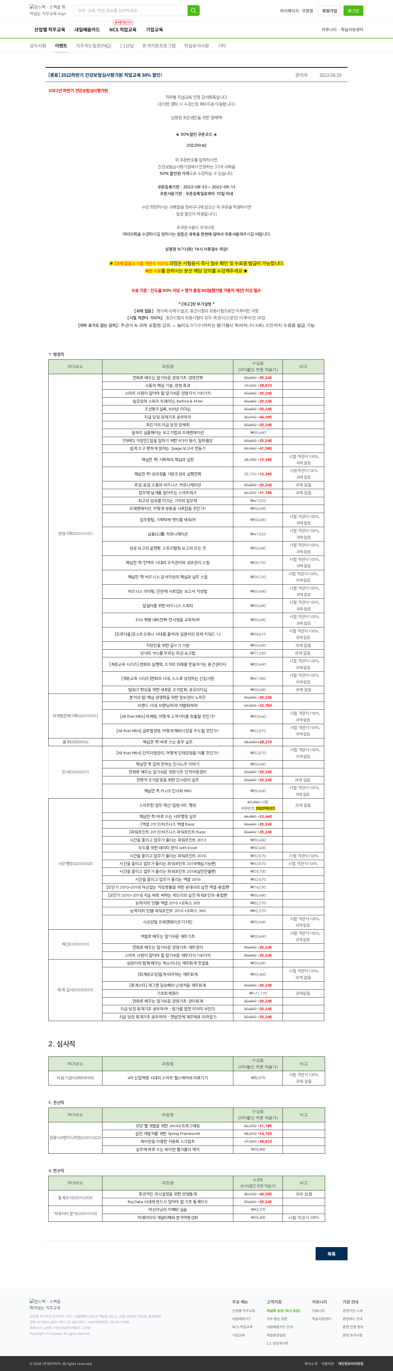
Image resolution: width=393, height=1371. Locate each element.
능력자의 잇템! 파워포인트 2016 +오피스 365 (167, 911)
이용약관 (327, 1363)
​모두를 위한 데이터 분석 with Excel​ (167, 848)
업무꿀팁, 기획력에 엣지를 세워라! (168, 520)
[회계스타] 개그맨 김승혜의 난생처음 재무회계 (167, 985)
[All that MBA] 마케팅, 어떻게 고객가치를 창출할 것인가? (167, 716)
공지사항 (38, 45)
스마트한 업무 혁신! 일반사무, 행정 (167, 805)
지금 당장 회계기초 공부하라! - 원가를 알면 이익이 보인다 (167, 1009)
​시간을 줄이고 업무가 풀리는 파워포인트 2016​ (168, 856)
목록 (331, 1253)
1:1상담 (127, 45)
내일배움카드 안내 (280, 1326)
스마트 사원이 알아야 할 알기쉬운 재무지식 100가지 (168, 955)
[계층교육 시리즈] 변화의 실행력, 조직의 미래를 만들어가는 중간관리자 (167, 664)
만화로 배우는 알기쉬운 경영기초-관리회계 (168, 1001)
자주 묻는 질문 (277, 1318)
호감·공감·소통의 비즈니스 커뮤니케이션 (167, 485)
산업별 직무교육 (243, 1310)
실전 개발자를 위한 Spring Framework (167, 1133)
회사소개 (311, 1363)
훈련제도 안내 (353, 1318)
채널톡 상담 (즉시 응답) (284, 1310)
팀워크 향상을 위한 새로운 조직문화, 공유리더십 (167, 690)
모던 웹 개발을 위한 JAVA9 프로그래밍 (168, 1126)
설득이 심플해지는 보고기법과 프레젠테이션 (167, 432)
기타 (222, 45)
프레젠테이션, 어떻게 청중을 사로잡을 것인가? (167, 508)
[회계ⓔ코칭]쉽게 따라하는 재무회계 (168, 974)
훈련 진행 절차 (353, 1326)
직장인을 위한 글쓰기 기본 (168, 645)
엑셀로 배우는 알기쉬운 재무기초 (168, 936)
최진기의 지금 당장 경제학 (168, 425)
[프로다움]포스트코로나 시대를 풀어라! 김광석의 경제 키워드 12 (167, 634)
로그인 (353, 11)
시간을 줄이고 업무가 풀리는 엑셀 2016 (168, 879)
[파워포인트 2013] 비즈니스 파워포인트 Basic (167, 832)
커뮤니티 (318, 1310)
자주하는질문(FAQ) (93, 45)
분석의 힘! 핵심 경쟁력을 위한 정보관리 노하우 (167, 697)
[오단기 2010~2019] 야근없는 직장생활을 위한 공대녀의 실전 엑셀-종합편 (167, 887)
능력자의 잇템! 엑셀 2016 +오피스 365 (168, 903)
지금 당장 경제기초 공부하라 (167, 417)
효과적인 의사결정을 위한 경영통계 (168, 1194)
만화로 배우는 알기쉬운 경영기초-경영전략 (168, 378)
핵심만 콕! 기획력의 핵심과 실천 (168, 459)
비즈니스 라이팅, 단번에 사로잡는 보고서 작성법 (167, 591)
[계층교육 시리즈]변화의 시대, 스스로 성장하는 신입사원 (167, 678)
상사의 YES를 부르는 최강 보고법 (167, 653)
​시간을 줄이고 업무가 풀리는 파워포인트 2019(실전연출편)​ (167, 871)
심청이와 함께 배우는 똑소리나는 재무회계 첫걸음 (168, 963)
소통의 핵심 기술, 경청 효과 (167, 385)
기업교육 (238, 1334)
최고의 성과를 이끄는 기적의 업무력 (167, 501)
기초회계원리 (168, 993)
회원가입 (329, 11)
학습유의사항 (196, 45)
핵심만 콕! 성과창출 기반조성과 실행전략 (167, 474)
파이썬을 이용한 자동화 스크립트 (168, 1141)
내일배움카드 (241, 1318)
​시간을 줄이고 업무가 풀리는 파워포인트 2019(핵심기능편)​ (167, 863)
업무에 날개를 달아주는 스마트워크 (168, 493)
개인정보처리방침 (350, 1363)
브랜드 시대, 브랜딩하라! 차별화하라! (168, 705)
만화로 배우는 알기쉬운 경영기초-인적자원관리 (168, 772)
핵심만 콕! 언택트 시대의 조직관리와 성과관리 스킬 (167, 562)
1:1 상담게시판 (277, 1343)
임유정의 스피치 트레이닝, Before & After (168, 401)
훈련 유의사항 (353, 1334)
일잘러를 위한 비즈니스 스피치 (167, 606)
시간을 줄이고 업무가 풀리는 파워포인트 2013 (168, 840)
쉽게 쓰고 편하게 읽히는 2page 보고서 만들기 (167, 448)
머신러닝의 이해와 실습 (167, 1209)
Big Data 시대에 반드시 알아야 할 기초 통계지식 (167, 1202)
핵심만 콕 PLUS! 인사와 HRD (168, 791)
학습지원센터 (321, 1318)
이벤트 (61, 45)
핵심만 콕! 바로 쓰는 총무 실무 (167, 742)
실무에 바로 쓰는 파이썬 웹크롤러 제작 (167, 1149)
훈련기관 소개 (353, 1310)
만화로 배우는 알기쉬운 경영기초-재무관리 (168, 947)
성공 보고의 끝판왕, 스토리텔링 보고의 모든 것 (167, 548)
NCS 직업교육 (242, 1326)
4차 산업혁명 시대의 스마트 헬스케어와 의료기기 (167, 1078)
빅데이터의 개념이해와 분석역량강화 (168, 1217)
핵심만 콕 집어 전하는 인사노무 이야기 (167, 764)
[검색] (194, 10)
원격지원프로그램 (158, 45)
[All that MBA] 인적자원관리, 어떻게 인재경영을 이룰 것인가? (168, 753)
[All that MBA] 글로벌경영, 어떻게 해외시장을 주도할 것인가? (168, 731)
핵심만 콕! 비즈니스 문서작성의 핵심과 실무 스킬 (168, 577)
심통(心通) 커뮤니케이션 (168, 534)
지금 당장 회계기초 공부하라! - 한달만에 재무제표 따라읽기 (167, 1017)
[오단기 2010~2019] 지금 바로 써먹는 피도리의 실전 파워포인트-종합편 (167, 895)
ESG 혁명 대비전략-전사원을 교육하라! (168, 620)
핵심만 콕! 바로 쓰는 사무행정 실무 (168, 816)
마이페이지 (289, 11)
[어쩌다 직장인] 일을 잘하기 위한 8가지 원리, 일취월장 (168, 441)
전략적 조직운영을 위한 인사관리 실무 (167, 780)
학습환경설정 (276, 1334)
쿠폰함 (307, 11)
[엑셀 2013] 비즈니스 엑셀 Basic (167, 824)
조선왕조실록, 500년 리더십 (168, 409)
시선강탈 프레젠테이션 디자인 (167, 922)
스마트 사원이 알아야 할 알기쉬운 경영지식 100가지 (168, 393)
